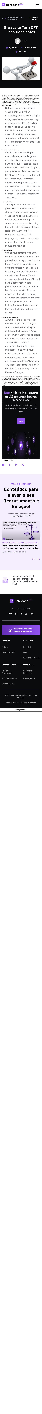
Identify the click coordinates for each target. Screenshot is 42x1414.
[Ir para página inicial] (12, 4)
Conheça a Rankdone (27, 672)
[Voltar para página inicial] (21, 601)
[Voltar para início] (2, 18)
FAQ (25, 652)
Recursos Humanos (31, 658)
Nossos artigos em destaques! (16, 18)
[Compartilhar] (3, 464)
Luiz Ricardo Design (28, 702)
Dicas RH (27, 647)
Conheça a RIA (29, 678)
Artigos (5, 647)
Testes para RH (8, 652)
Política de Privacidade (6, 672)
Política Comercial (9, 678)
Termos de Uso (8, 684)
